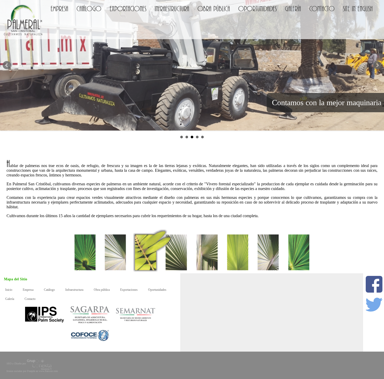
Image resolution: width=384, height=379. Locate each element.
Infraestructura (172, 7)
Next (377, 65)
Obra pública (213, 7)
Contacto (322, 7)
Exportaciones (128, 7)
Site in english (358, 7)
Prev (7, 65)
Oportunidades (257, 7)
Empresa (59, 7)
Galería (293, 7)
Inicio (8, 290)
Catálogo (89, 7)
